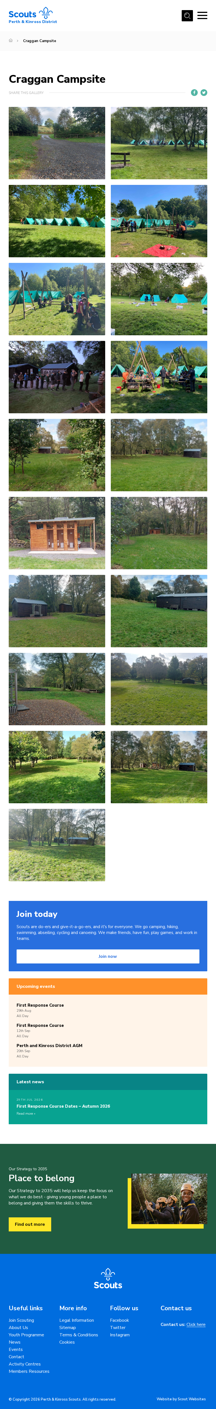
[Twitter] (204, 92)
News (15, 1342)
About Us (18, 1328)
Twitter (117, 1328)
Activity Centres (25, 1364)
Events (16, 1349)
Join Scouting (21, 1320)
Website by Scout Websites (181, 1399)
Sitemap (67, 1328)
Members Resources (29, 1371)
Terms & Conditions (78, 1335)
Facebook (119, 1320)
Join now (108, 956)
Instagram (120, 1335)
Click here (196, 1324)
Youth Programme (26, 1335)
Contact (16, 1357)
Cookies (67, 1342)
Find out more (30, 1224)
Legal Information (76, 1320)
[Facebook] (194, 92)
